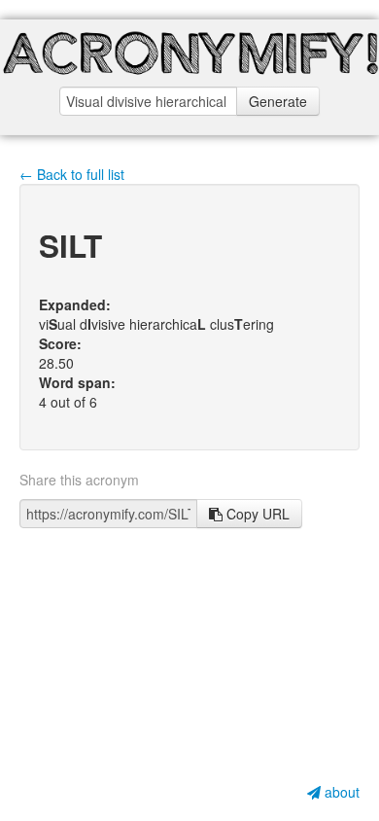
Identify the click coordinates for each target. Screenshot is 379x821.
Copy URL (256, 513)
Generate (278, 101)
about (340, 792)
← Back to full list (71, 174)
